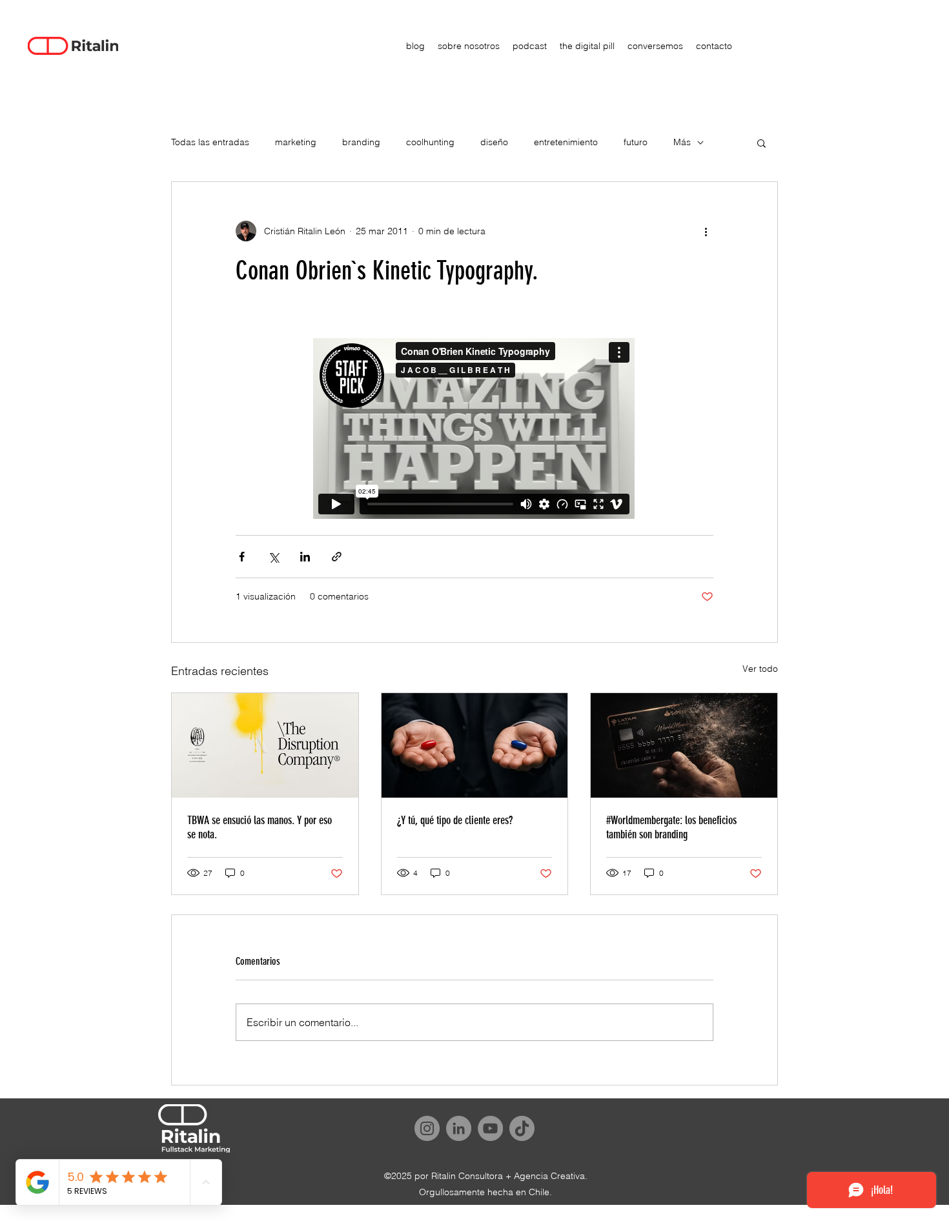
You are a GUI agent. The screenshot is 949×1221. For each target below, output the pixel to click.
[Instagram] (427, 1128)
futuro (636, 142)
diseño (494, 142)
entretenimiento (566, 142)
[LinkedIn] (458, 1128)
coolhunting (430, 142)
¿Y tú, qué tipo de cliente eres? (455, 820)
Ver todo (760, 668)
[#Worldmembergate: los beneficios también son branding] (684, 745)
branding (361, 142)
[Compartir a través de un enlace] (337, 556)
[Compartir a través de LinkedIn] (305, 556)
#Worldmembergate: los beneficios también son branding (671, 827)
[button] (761, 142)
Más (682, 142)
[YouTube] (490, 1128)
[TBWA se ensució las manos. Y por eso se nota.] (265, 745)
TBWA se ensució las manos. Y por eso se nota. (259, 827)
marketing (295, 142)
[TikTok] (522, 1128)
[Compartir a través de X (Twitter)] (273, 556)
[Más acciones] (705, 231)
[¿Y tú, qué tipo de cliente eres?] (475, 745)
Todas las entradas (210, 142)
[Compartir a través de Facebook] (242, 556)
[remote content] (474, 429)
